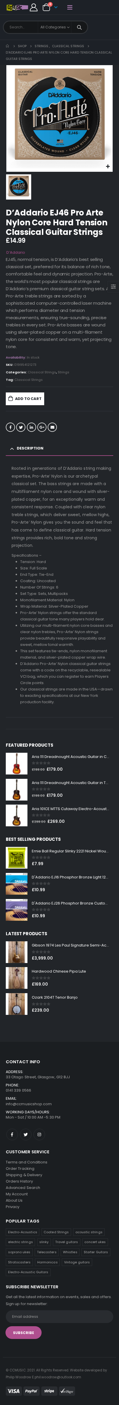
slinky (44, 1242)
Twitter (20, 427)
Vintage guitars (77, 1262)
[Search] (79, 27)
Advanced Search (23, 1187)
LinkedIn (31, 427)
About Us (14, 1200)
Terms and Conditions (26, 1162)
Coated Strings (56, 1232)
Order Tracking (20, 1168)
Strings (63, 372)
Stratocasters (19, 1262)
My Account (17, 1194)
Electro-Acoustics (22, 1232)
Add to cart (28, 398)
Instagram (39, 1134)
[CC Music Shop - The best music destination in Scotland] (17, 7)
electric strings (20, 1242)
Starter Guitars (96, 1252)
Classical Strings (42, 372)
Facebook (10, 427)
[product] (16, 763)
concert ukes (95, 1242)
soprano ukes (19, 1252)
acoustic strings (89, 1232)
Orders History (19, 1181)
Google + (42, 427)
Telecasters (47, 1252)
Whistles (70, 1252)
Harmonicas (47, 1262)
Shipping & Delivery (24, 1175)
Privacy (12, 1206)
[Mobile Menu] (70, 7)
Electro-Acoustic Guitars (28, 1272)
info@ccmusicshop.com (29, 1104)
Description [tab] (30, 448)
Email (52, 427)
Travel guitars (66, 1242)
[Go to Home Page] (8, 46)
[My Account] (33, 7)
